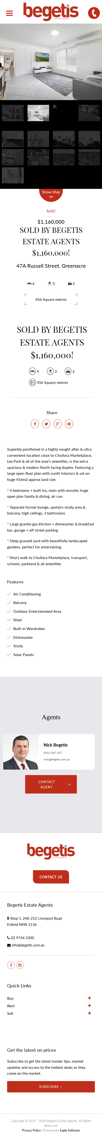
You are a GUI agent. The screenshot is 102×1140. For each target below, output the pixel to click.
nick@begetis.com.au (57, 759)
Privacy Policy (31, 1130)
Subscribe (49, 1087)
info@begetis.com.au (28, 945)
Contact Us (51, 877)
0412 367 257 (53, 752)
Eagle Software (70, 1130)
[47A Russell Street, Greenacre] (51, 62)
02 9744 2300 (22, 938)
